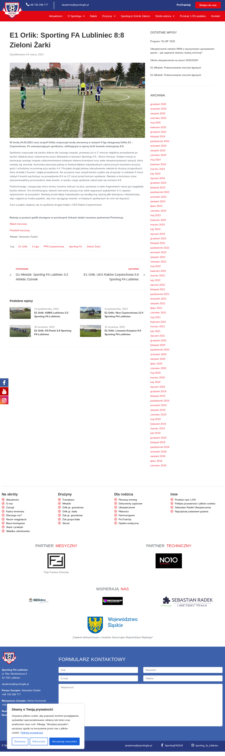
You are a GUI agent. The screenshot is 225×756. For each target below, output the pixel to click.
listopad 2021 (157, 289)
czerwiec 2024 (158, 155)
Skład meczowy (18, 223)
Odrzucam (38, 741)
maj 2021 (155, 317)
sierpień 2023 (157, 201)
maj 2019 (155, 419)
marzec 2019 (157, 428)
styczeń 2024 (157, 178)
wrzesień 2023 (158, 196)
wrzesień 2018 (158, 451)
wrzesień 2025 (158, 108)
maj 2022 (155, 266)
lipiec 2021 (156, 308)
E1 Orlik (22, 246)
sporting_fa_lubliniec (206, 745)
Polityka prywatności (32, 732)
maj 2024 (155, 159)
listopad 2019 (157, 396)
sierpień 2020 (157, 358)
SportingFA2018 (174, 745)
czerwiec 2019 (158, 414)
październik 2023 (159, 192)
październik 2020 (159, 349)
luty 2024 (155, 173)
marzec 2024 (157, 168)
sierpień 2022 (157, 257)
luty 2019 (155, 433)
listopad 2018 (157, 442)
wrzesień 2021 (158, 298)
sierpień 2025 (157, 113)
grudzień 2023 (158, 182)
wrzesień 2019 (158, 405)
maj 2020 (155, 372)
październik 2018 (159, 447)
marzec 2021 (157, 326)
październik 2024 (159, 141)
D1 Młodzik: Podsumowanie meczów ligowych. (176, 75)
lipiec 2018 (156, 460)
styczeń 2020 (157, 386)
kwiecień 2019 (158, 423)
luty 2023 (155, 229)
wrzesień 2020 (158, 354)
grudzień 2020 (158, 340)
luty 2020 (155, 382)
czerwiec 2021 (158, 312)
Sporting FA (75, 246)
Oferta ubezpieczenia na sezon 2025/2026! (174, 60)
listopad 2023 (157, 187)
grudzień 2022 (158, 238)
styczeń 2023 (157, 233)
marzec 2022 (157, 275)
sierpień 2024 (157, 150)
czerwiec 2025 (158, 118)
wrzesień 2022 (158, 252)
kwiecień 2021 (158, 321)
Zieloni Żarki (93, 246)
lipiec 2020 (156, 363)
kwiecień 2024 (158, 164)
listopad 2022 (157, 243)
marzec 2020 (157, 377)
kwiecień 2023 (158, 220)
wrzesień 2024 (158, 145)
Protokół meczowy (20, 230)
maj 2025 (155, 122)
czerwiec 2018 (158, 465)
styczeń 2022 (157, 284)
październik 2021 (159, 294)
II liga (35, 246)
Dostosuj (19, 741)
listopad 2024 (157, 136)
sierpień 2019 (157, 410)
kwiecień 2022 (158, 270)
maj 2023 (155, 215)
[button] (208, 5)
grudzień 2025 (158, 104)
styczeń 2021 (157, 335)
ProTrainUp (184, 4)
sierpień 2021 (157, 303)
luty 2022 (155, 280)
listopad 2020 (157, 345)
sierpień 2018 (157, 456)
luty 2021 (155, 331)
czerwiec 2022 (158, 261)
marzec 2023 (157, 224)
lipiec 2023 (156, 206)
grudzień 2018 (158, 437)
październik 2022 (159, 247)
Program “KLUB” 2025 (162, 41)
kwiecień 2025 (158, 127)
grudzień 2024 (158, 131)
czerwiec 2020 (158, 368)
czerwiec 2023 (158, 210)
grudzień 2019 (158, 391)
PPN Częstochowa (54, 246)
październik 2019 (159, 400)
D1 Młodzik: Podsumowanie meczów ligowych (175, 67)
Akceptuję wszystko (64, 741)
